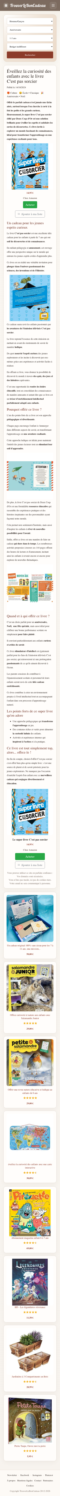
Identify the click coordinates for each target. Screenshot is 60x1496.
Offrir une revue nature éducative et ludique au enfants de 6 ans (30, 1091)
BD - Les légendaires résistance (30, 1307)
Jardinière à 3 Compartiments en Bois (30, 1376)
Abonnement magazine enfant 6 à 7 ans (30, 1237)
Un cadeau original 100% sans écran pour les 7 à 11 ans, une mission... (30, 947)
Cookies (30, 1485)
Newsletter (12, 1475)
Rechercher (30, 54)
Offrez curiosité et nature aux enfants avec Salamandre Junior (30, 1016)
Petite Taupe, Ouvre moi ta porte (30, 1446)
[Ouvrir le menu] (53, 5)
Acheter (30, 205)
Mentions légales (25, 1480)
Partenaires (48, 1480)
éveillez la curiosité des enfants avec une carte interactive (30, 1166)
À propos (11, 1480)
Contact (37, 1480)
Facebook (24, 1475)
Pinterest (49, 1475)
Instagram (37, 1475)
